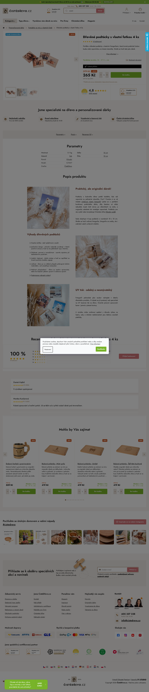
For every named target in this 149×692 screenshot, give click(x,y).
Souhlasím (101, 349)
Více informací (95, 344)
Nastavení (47, 349)
